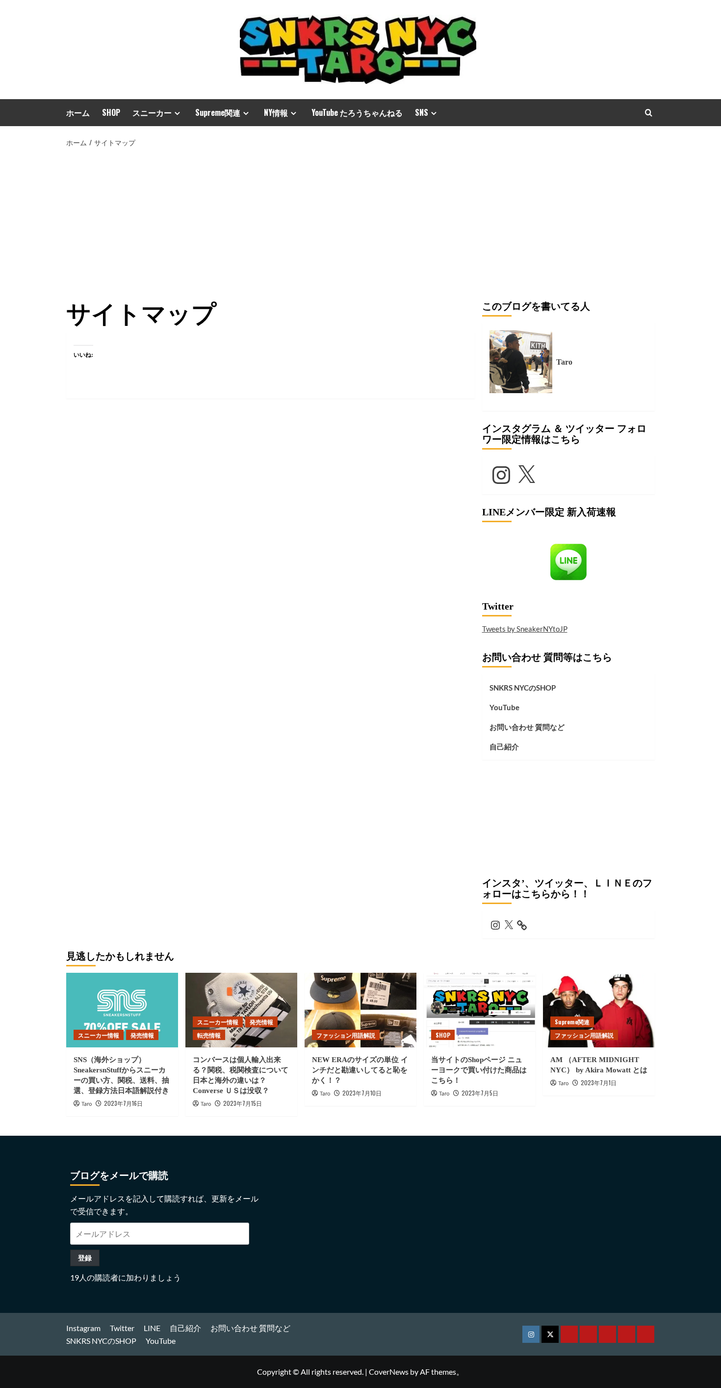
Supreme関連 (217, 112)
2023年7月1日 (599, 1082)
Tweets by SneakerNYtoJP (524, 628)
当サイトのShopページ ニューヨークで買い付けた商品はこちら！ (479, 1070)
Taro (86, 1104)
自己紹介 (504, 746)
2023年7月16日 (123, 1103)
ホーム (78, 112)
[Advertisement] (360, 222)
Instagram (83, 1328)
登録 (85, 1258)
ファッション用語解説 (345, 1035)
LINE (152, 1328)
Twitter (122, 1328)
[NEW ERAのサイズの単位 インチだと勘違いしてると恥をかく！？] (360, 1010)
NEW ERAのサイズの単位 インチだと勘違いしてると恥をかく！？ (360, 1070)
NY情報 (276, 112)
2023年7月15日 (242, 1103)
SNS (421, 112)
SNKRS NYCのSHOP (522, 687)
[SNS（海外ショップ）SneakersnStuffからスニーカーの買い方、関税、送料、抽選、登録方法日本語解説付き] (122, 1010)
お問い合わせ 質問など (527, 726)
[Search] (649, 112)
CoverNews (389, 1371)
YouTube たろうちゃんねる (357, 112)
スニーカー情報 (98, 1035)
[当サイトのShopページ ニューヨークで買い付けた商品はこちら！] (480, 1010)
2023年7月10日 (362, 1093)
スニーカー (152, 112)
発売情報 (142, 1035)
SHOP (111, 112)
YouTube (504, 707)
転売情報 (209, 1035)
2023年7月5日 (480, 1093)
